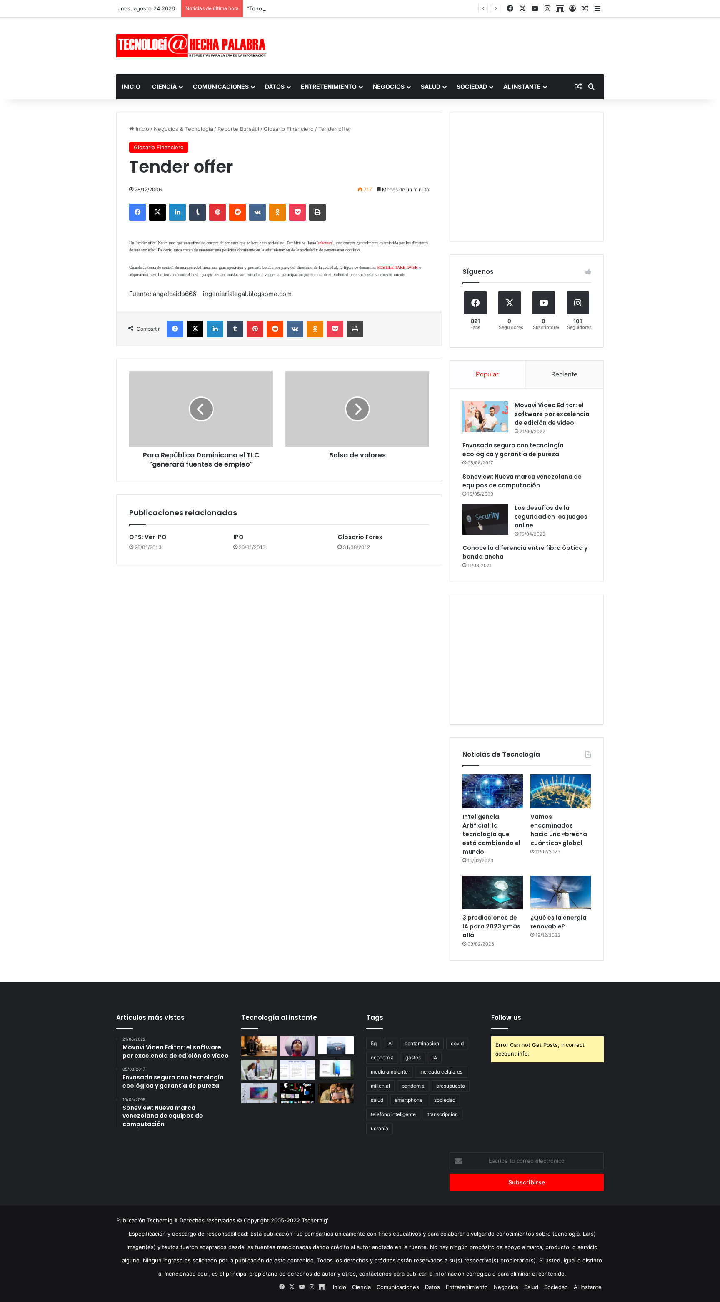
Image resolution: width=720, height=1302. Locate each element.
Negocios (389, 86)
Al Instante (522, 86)
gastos (413, 1057)
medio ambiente (389, 1072)
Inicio (131, 86)
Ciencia (164, 86)
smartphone (408, 1100)
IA (434, 1057)
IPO (238, 537)
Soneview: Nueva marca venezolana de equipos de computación (522, 480)
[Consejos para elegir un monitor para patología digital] (259, 1070)
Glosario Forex (360, 537)
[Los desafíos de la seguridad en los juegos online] (485, 519)
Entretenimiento (329, 86)
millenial (380, 1086)
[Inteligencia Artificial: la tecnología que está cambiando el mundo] (492, 791)
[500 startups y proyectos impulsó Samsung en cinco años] (297, 1093)
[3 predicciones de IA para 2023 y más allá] (492, 893)
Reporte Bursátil (238, 128)
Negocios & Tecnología (183, 128)
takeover (325, 243)
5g (374, 1043)
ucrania (379, 1128)
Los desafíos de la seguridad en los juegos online (551, 516)
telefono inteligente (393, 1114)
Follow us (506, 1017)
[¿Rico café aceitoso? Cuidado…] (259, 1046)
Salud (430, 86)
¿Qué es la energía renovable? (558, 922)
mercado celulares (441, 1072)
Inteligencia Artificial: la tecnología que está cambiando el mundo (491, 834)
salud (377, 1100)
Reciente (564, 374)
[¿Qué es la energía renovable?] (560, 893)
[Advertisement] (443, 44)
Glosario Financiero (289, 128)
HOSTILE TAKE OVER (397, 267)
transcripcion (443, 1114)
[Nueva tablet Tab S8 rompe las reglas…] (336, 1093)
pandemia (413, 1086)
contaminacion (422, 1043)
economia (382, 1057)
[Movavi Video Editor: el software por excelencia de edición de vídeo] (485, 416)
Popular (487, 374)
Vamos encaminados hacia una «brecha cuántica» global (558, 830)
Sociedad (472, 86)
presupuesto (450, 1086)
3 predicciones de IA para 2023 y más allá (491, 926)
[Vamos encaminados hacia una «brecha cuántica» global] (560, 791)
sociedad (444, 1100)
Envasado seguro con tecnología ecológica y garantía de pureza (513, 449)
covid (457, 1043)
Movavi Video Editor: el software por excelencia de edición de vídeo (552, 414)
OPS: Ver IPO (148, 537)
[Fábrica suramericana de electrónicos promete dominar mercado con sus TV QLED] (259, 1093)
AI (390, 1043)
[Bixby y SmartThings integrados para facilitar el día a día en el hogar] (297, 1070)
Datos (275, 86)
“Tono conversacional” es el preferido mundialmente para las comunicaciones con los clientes (368, 8)
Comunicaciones (221, 86)
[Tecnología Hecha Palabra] (193, 45)
